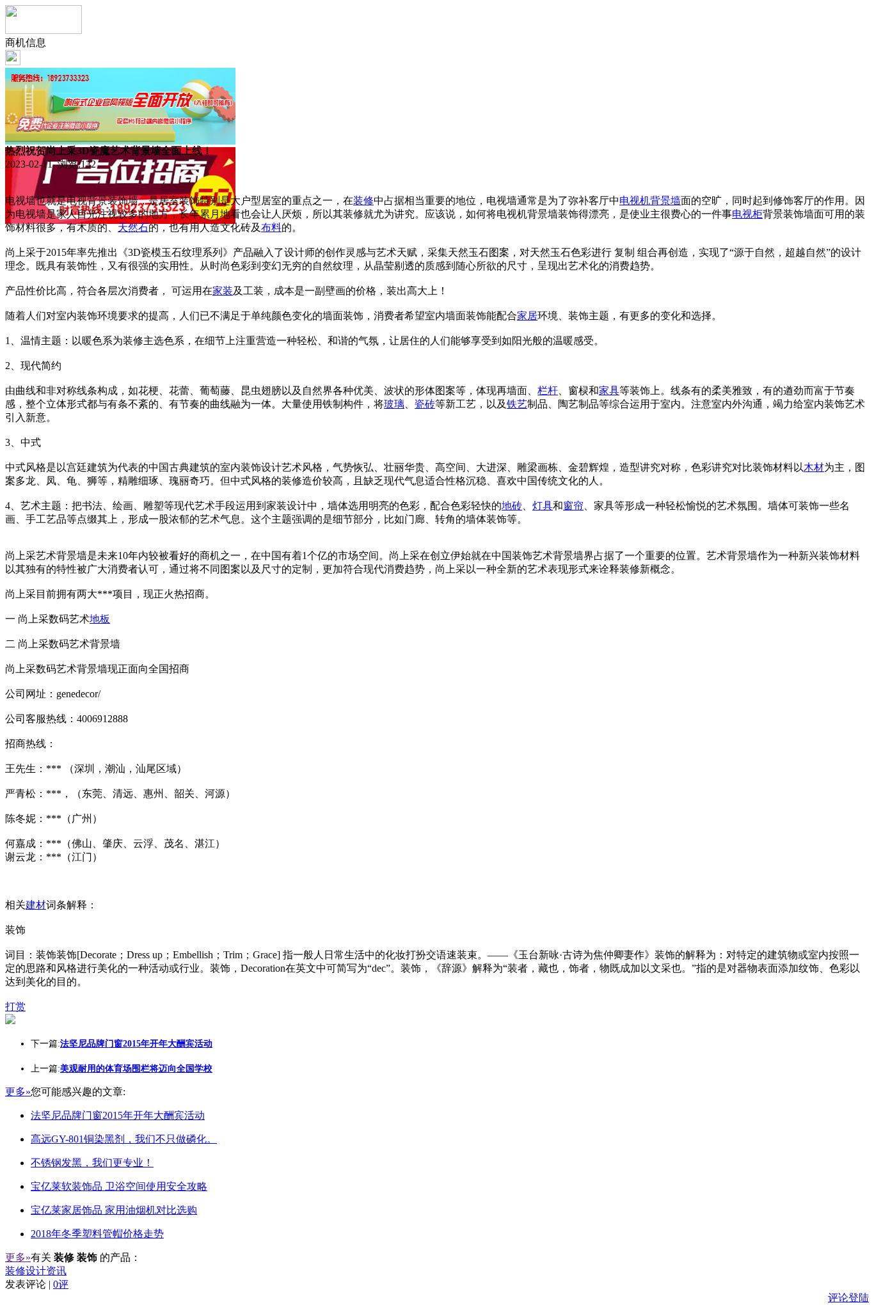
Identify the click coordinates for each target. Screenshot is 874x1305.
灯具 (542, 505)
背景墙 (665, 200)
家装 (222, 290)
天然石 (133, 227)
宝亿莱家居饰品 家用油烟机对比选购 (114, 1210)
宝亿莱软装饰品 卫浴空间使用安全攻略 (119, 1186)
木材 (814, 467)
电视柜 (747, 214)
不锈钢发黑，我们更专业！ (92, 1162)
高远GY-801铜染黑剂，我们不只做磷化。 (124, 1139)
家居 (527, 315)
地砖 (512, 505)
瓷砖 (425, 404)
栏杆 (547, 390)
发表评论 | (36, 1284)
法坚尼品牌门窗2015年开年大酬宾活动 (118, 1115)
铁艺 (517, 404)
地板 (100, 618)
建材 (36, 904)
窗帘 (573, 505)
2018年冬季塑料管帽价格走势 (97, 1233)
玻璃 (394, 404)
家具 (609, 390)
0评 (60, 1284)
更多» (18, 1091)
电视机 (634, 200)
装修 (363, 200)
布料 (271, 227)
